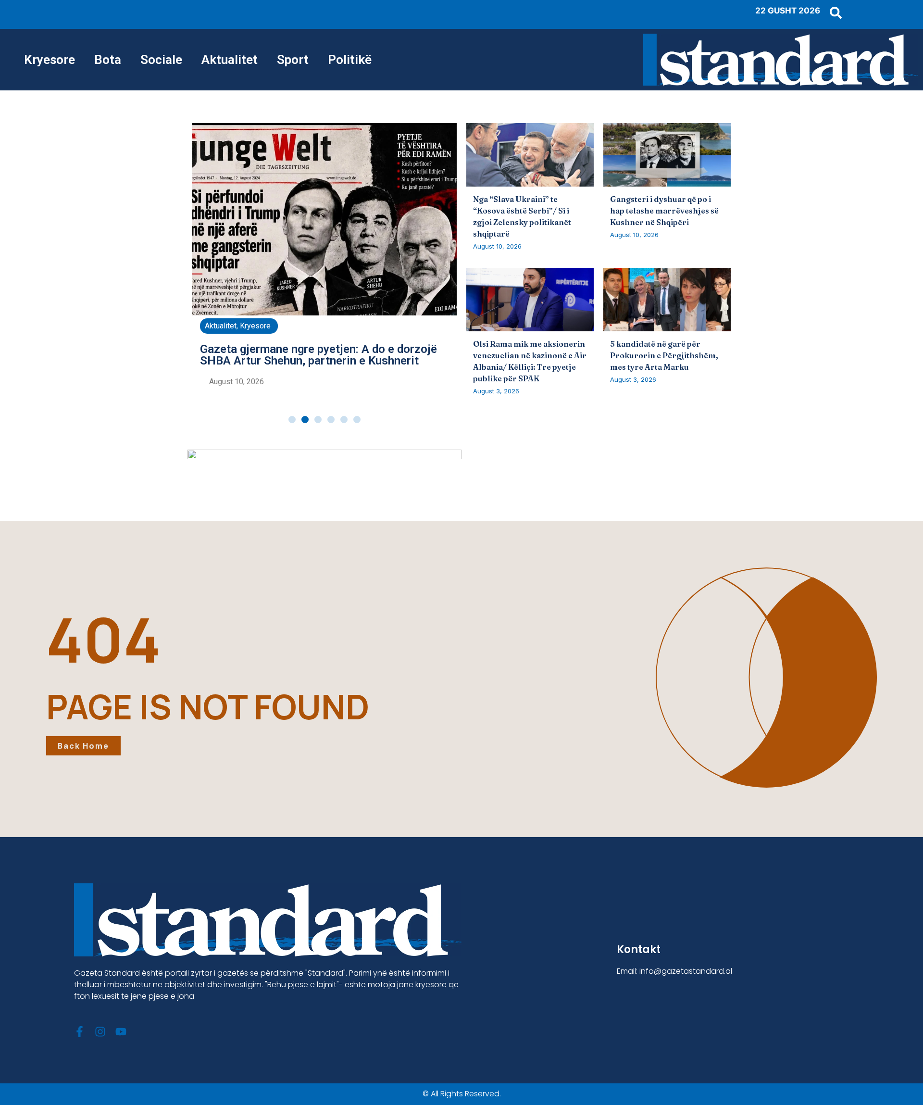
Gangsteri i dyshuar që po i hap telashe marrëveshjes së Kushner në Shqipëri (664, 210)
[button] (292, 419)
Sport (293, 59)
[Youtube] (120, 1031)
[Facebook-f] (79, 1031)
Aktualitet (229, 59)
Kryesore (49, 59)
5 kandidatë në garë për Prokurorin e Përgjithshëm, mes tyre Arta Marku (664, 355)
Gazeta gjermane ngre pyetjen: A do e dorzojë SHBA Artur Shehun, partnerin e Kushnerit (318, 354)
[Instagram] (100, 1031)
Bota (107, 59)
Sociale (161, 59)
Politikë (350, 59)
